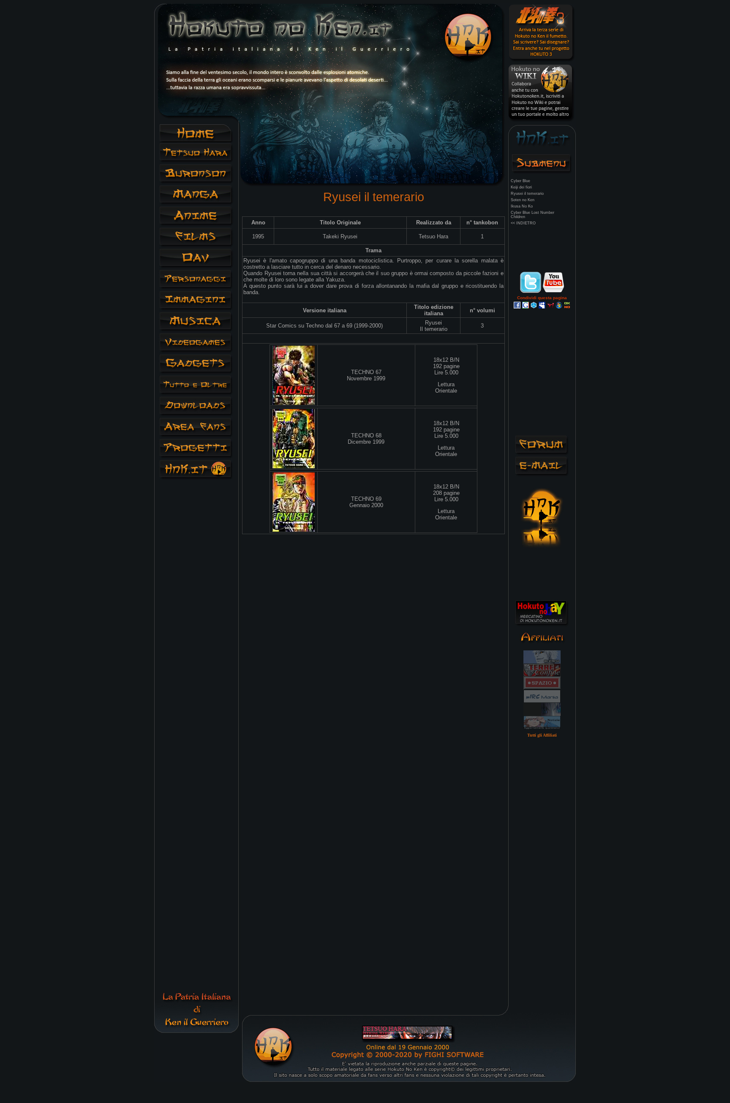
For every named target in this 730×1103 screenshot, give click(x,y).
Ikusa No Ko (522, 206)
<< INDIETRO (523, 223)
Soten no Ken (522, 200)
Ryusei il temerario (527, 193)
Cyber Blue (520, 181)
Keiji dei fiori (521, 187)
